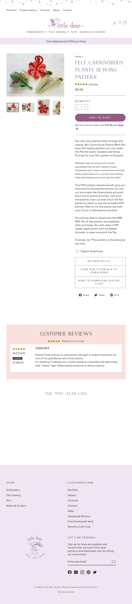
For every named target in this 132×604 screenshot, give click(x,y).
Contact (67, 10)
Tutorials (45, 10)
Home (78, 56)
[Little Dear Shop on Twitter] (95, 572)
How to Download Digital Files (99, 282)
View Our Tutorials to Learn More (99, 271)
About (56, 10)
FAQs (71, 511)
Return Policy (99, 261)
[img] (19, 348)
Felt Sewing (58, 31)
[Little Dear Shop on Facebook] (70, 572)
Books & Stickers (92, 31)
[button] (81, 84)
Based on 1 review (73, 341)
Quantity (83, 101)
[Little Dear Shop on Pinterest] (88, 572)
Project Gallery (28, 10)
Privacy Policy (90, 587)
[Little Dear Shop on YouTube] (76, 572)
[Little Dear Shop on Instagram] (82, 572)
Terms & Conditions (71, 587)
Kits (74, 31)
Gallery (72, 495)
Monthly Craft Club (79, 526)
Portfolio (11, 10)
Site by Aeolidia (66, 592)
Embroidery (36, 31)
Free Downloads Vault (81, 521)
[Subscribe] (114, 562)
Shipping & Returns (79, 516)
